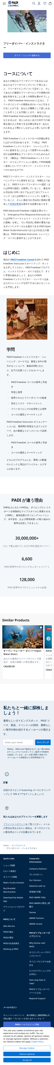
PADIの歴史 (8, 937)
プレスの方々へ (36, 874)
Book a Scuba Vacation (13, 882)
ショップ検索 (9, 865)
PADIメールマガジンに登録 (27, 1024)
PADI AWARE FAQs (37, 897)
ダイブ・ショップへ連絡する (27, 55)
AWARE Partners (36, 918)
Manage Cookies (27, 1048)
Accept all (27, 1060)
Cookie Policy (37, 1041)
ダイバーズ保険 (10, 876)
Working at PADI (10, 949)
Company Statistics (38, 868)
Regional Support (37, 998)
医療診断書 (15, 203)
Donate (32, 912)
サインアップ (43, 742)
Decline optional (27, 1054)
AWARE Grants (35, 923)
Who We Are (9, 926)
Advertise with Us (37, 886)
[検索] (33, 4)
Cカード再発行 (9, 871)
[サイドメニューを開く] (4, 4)
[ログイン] (39, 4)
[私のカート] (50, 4)
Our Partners (35, 880)
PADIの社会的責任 (11, 943)
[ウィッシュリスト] (45, 4)
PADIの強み (8, 931)
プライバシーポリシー (14, 824)
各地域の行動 (35, 891)
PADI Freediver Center (22, 259)
